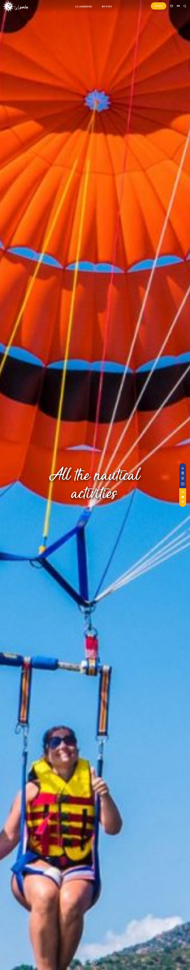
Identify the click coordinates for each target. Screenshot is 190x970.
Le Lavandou (83, 6)
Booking (158, 6)
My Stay (107, 6)
